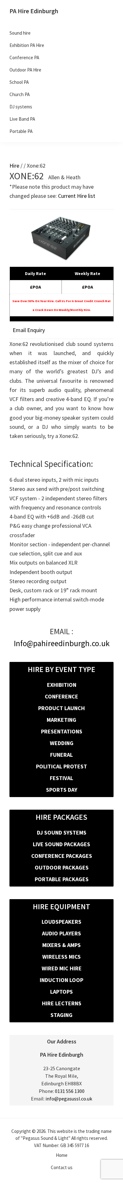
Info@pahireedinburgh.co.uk (61, 643)
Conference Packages (61, 855)
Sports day (61, 789)
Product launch (61, 708)
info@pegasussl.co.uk (68, 1098)
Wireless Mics (61, 956)
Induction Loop (61, 980)
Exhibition (61, 684)
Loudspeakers (61, 921)
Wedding (61, 743)
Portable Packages (62, 879)
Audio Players (61, 933)
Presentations (61, 731)
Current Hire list (76, 195)
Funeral (61, 754)
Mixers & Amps (61, 945)
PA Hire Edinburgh (33, 11)
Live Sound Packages (61, 844)
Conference (61, 696)
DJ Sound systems (61, 832)
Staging (61, 1015)
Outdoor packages (62, 867)
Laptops (61, 991)
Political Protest (61, 766)
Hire (14, 165)
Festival (61, 778)
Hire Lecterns (61, 1003)
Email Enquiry (29, 330)
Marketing (61, 719)
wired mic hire (62, 968)
